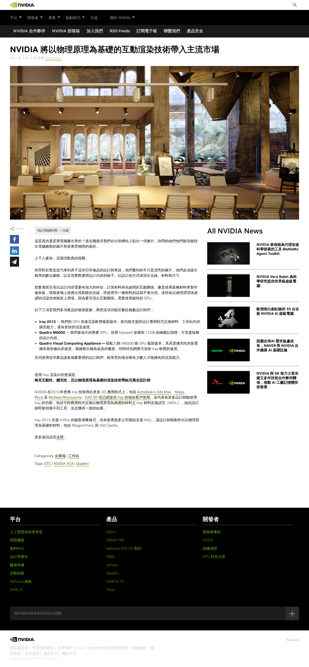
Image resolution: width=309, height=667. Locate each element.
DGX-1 (111, 532)
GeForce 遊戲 (21, 581)
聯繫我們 (172, 30)
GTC (47, 463)
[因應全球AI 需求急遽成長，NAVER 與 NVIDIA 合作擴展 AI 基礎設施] (228, 350)
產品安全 (195, 30)
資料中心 (17, 548)
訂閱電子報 (147, 30)
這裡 (60, 437)
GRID (110, 556)
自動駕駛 (17, 573)
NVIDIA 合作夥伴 (29, 30)
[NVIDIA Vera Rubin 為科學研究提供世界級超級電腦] (228, 285)
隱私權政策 (19, 648)
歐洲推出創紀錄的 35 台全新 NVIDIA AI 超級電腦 (278, 311)
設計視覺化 (19, 556)
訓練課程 (210, 548)
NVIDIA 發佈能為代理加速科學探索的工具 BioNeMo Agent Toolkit (278, 249)
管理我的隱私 (43, 648)
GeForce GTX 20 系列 (123, 548)
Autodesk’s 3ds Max (154, 392)
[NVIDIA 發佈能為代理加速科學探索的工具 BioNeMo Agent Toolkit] (228, 253)
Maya (179, 392)
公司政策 (32, 653)
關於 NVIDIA (120, 17)
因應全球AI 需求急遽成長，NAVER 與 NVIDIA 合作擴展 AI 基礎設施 (277, 345)
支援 (94, 17)
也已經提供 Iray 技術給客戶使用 (124, 397)
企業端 (60, 455)
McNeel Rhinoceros (65, 397)
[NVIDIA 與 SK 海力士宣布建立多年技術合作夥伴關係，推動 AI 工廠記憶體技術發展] (228, 382)
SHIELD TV (115, 581)
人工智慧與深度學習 (26, 532)
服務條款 (139, 648)
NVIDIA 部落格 (66, 30)
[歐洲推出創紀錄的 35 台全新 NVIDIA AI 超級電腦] (228, 318)
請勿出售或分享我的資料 (108, 648)
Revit (39, 397)
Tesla (110, 589)
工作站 (73, 455)
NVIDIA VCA (64, 463)
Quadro (82, 463)
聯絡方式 (69, 653)
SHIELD (16, 589)
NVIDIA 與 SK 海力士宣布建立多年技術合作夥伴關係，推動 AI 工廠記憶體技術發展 (277, 380)
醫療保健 (17, 565)
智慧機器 (17, 540)
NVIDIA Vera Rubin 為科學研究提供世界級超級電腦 (277, 281)
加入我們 (95, 30)
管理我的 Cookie (70, 648)
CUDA (208, 540)
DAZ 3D (91, 397)
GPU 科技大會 (214, 556)
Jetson (112, 565)
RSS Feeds (120, 30)
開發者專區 (212, 532)
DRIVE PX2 (115, 540)
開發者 (32, 17)
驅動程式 (73, 17)
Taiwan (292, 639)
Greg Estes (53, 58)
